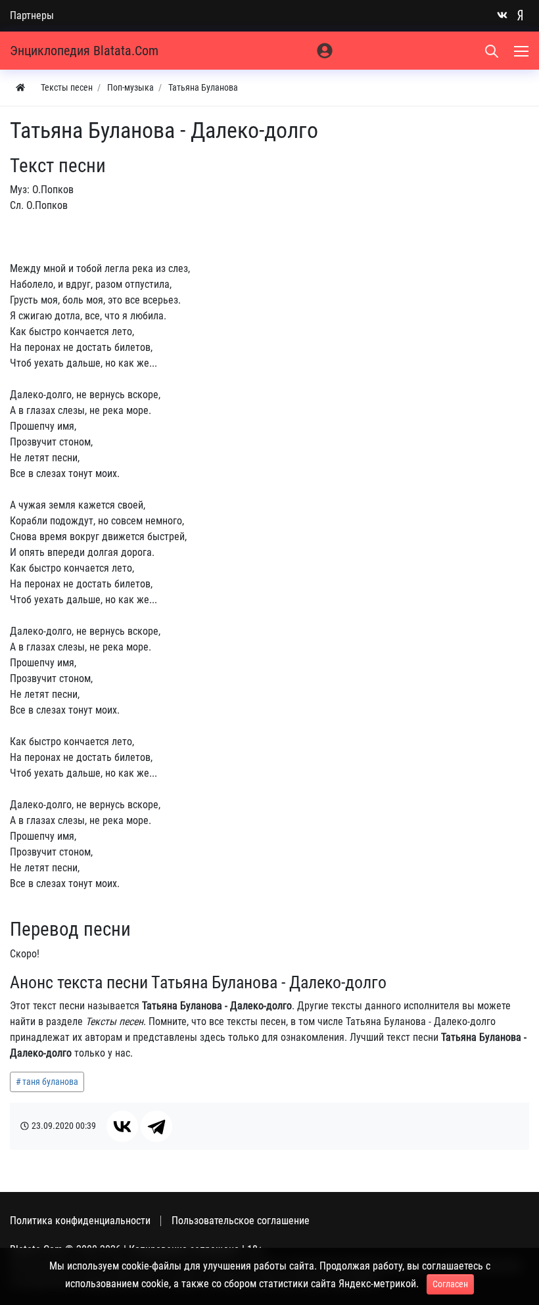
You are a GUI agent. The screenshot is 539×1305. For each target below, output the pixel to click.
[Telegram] (156, 1126)
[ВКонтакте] (122, 1126)
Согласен (450, 1284)
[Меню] (522, 51)
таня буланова (50, 1081)
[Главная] (20, 88)
